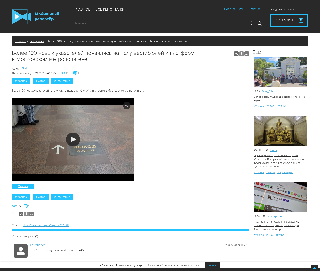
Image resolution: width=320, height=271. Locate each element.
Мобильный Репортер (35, 16)
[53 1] (280, 197)
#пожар (255, 9)
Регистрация (286, 9)
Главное (82, 9)
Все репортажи (110, 9)
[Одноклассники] (241, 53)
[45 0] (280, 131)
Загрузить (285, 20)
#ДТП (243, 9)
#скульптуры (285, 172)
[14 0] (280, 72)
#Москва (230, 9)
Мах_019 (267, 91)
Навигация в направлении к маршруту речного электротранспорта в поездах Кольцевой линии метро (276, 225)
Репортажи (37, 41)
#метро (40, 81)
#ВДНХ (281, 106)
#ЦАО (269, 234)
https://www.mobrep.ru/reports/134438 (46, 225)
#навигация (62, 81)
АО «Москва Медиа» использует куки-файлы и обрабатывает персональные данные (150, 265)
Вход (274, 9)
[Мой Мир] (246, 53)
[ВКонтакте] (236, 53)
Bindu (24, 68)
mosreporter (37, 245)
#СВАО (270, 106)
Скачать (23, 186)
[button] (73, 139)
